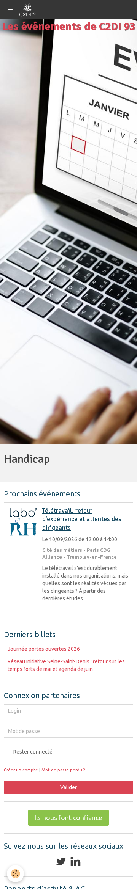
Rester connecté (33, 752)
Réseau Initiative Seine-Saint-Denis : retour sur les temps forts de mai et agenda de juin (66, 665)
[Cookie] (15, 873)
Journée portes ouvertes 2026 (44, 649)
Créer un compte (21, 770)
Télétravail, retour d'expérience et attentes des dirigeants (81, 519)
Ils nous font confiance (68, 817)
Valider (68, 787)
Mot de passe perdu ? (63, 770)
